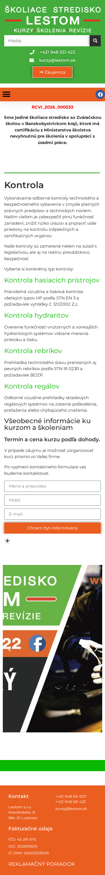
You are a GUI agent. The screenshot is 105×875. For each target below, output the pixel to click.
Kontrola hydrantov (36, 315)
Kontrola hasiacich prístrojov (51, 280)
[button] (6, 94)
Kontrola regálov (31, 386)
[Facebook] (100, 94)
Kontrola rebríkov (33, 351)
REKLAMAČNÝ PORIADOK (41, 864)
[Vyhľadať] (95, 40)
